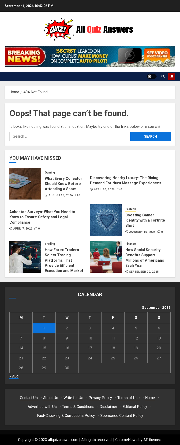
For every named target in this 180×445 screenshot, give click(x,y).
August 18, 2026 (61, 195)
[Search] (163, 76)
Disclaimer (108, 406)
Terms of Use (128, 398)
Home (150, 398)
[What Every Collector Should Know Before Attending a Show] (25, 184)
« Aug (14, 376)
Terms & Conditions (78, 406)
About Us (50, 398)
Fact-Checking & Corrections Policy (66, 415)
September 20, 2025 (144, 271)
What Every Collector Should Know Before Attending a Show (63, 183)
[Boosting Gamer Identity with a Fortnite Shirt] (106, 220)
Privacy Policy (100, 398)
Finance (130, 243)
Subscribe (171, 76)
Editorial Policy (135, 406)
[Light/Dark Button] (152, 76)
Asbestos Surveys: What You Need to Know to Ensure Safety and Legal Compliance (42, 217)
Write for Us (73, 398)
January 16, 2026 (142, 232)
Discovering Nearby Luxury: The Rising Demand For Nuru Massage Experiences (125, 180)
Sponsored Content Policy (121, 415)
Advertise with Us (42, 406)
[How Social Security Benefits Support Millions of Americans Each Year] (106, 257)
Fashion (130, 209)
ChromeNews (126, 439)
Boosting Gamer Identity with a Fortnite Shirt (145, 220)
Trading (50, 243)
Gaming (50, 172)
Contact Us (29, 398)
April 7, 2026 (23, 228)
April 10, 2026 (104, 189)
